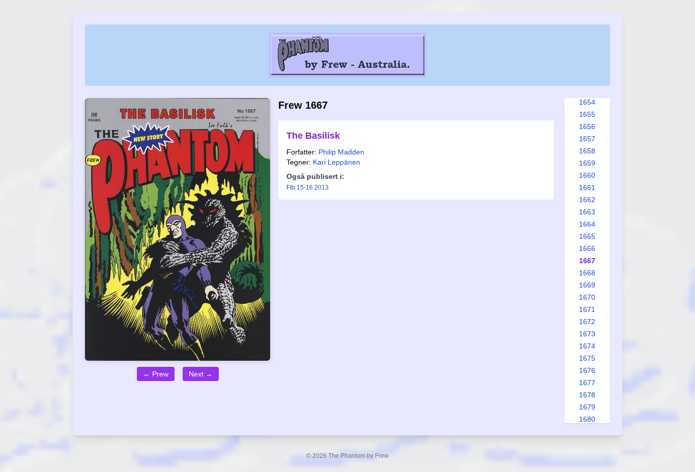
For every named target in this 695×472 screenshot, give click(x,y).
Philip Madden (341, 152)
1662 (587, 200)
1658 (587, 151)
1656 (587, 126)
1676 (587, 370)
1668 (587, 273)
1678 (587, 395)
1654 (587, 102)
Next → (201, 374)
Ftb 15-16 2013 (307, 187)
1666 (587, 248)
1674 (587, 346)
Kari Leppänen (336, 162)
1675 (587, 358)
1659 (587, 163)
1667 (587, 261)
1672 (587, 322)
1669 (587, 285)
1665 (587, 236)
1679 (587, 407)
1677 (587, 383)
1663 (587, 212)
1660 (587, 175)
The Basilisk (313, 136)
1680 (587, 419)
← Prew (155, 374)
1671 (587, 309)
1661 (587, 187)
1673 (587, 334)
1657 (587, 139)
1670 (587, 297)
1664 (587, 224)
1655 (587, 114)
